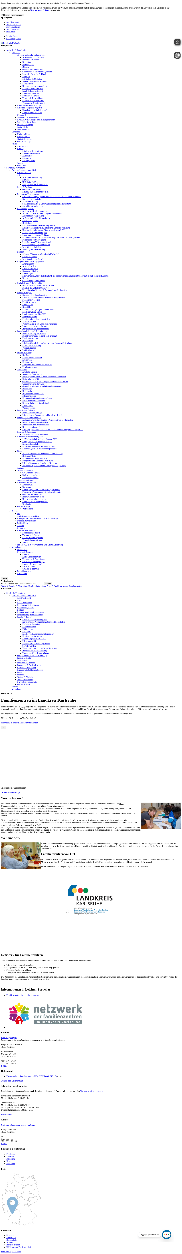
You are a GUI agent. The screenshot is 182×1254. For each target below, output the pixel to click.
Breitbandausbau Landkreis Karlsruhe (38, 285)
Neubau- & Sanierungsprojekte (35, 192)
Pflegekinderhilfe (29, 317)
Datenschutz (22, 549)
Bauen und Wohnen (30, 60)
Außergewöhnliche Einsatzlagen (36, 218)
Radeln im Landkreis (31, 475)
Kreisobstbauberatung (31, 345)
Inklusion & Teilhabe (26, 410)
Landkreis (16, 132)
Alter (19, 175)
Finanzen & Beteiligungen (33, 561)
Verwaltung (16, 547)
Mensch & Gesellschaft (32, 564)
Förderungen (27, 273)
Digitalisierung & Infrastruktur (30, 283)
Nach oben (16, 1252)
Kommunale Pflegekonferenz (34, 458)
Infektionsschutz (29, 396)
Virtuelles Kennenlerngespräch (35, 434)
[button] (12, 1081)
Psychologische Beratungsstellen (36, 319)
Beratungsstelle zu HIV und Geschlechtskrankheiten (44, 377)
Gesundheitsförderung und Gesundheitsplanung (42, 386)
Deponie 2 (21, 115)
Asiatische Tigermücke (32, 374)
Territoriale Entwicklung (32, 98)
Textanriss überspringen (11, 792)
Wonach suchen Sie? (10, 583)
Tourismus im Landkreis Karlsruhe (37, 365)
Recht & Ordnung (30, 566)
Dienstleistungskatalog (26, 521)
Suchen (48, 584)
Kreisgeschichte (23, 134)
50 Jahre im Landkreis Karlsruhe (31, 55)
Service (15, 511)
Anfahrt (9, 1242)
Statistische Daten (24, 139)
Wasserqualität (28, 408)
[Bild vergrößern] (93, 1014)
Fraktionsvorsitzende (31, 153)
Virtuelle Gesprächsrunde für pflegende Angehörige (44, 465)
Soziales (20, 468)
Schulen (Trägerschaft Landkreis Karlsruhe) (40, 254)
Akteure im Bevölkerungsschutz (35, 211)
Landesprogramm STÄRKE (34, 314)
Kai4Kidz (26, 307)
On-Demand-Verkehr (31, 473)
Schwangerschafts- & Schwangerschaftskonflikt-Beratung (46, 204)
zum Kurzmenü (12, 22)
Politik (14, 144)
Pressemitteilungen (25, 124)
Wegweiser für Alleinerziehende (35, 329)
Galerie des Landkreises (32, 69)
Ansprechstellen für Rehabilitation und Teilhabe (42, 453)
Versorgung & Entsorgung (33, 103)
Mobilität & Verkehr (30, 96)
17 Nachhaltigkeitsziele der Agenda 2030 (39, 439)
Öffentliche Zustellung (26, 122)
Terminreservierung (25, 480)
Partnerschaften (23, 136)
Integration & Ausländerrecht (29, 417)
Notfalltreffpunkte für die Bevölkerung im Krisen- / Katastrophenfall (51, 237)
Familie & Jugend (24, 292)
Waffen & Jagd (23, 506)
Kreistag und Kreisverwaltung (35, 86)
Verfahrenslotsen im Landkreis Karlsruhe (39, 324)
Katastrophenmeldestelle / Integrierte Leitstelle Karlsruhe (46, 228)
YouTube (10, 1156)
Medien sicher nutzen (31, 533)
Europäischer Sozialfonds (33, 199)
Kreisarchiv (27, 360)
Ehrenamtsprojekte (30, 268)
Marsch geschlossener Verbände (35, 235)
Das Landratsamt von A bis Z (24, 170)
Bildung (25, 67)
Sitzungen (26, 158)
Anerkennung (28, 264)
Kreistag (20, 148)
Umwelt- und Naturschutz (33, 100)
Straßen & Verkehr (25, 470)
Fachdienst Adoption (31, 300)
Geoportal (21, 528)
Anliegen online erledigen (28, 516)
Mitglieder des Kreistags (32, 151)
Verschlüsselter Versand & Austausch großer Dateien (44, 290)
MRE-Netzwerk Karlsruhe (33, 401)
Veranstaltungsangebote (32, 540)
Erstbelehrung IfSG (30, 379)
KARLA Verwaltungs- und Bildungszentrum (36, 120)
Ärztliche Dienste (29, 372)
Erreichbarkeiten (24, 571)
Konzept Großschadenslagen (34, 232)
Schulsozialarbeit (29, 256)
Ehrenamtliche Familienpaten (34, 295)
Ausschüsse (27, 156)
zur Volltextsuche (13, 24)
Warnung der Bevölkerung (33, 249)
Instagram (10, 1159)
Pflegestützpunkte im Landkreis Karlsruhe (40, 463)
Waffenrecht (27, 509)
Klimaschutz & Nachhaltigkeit (30, 437)
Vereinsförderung (29, 367)
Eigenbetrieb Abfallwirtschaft (34, 110)
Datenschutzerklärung (40, 10)
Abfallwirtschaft (24, 172)
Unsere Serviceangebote (32, 537)
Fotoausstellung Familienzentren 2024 (31, 1076)
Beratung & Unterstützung (28, 194)
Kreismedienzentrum (26, 530)
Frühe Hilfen (27, 304)
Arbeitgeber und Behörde (33, 57)
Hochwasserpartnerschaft (33, 497)
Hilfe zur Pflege (29, 456)
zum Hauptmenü (13, 27)
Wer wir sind (27, 542)
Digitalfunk (27, 223)
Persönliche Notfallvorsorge (34, 240)
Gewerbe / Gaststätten (31, 189)
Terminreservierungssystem (91, 1091)
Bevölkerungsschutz (25, 208)
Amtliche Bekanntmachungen (29, 105)
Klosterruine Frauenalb (32, 357)
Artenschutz (27, 485)
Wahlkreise (21, 165)
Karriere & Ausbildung (26, 432)
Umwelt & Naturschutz (27, 482)
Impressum (11, 1237)
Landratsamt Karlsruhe (32, 112)
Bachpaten (26, 487)
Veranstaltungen (24, 129)
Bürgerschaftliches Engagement (30, 261)
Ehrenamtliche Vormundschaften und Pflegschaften (43, 297)
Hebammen (27, 389)
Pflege (19, 451)
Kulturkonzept (28, 362)
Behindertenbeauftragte (32, 413)
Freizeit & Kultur (24, 353)
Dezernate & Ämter (25, 552)
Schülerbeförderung (30, 477)
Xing (8, 1161)
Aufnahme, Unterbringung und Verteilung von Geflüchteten (47, 420)
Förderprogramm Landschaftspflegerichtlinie (41, 489)
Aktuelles (16, 52)
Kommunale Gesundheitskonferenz (37, 398)
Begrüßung (27, 62)
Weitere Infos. (7, 1114)
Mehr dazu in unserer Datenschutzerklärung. (19, 723)
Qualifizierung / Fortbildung (34, 280)
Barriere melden (13, 1245)
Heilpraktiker (27, 391)
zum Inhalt (10, 32)
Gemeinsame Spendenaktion (29, 117)
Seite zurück (6, 1252)
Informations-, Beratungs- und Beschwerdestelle (42, 415)
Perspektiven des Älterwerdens (35, 184)
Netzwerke (27, 278)
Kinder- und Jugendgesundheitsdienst (38, 309)
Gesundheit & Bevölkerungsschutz (37, 72)
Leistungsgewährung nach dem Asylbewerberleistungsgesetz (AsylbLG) (52, 429)
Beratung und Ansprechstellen (35, 422)
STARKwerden (29, 321)
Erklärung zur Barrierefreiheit (18, 1247)
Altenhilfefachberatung (32, 177)
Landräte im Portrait (30, 93)
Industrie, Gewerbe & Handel (34, 74)
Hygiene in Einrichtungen (33, 393)
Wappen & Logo (24, 141)
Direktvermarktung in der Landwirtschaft (39, 336)
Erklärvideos (22, 523)
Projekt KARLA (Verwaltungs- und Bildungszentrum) (40, 545)
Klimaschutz (27, 84)
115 (18, 513)
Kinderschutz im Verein (32, 312)
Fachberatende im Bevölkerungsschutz (38, 225)
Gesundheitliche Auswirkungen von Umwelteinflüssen (45, 381)
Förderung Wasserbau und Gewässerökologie (41, 492)
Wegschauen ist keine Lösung (34, 326)
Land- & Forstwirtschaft (32, 91)
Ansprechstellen (29, 266)
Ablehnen (5, 15)
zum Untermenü (13, 29)
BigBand (26, 355)
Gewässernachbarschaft (32, 494)
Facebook (10, 1154)
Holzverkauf (27, 341)
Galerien (20, 525)
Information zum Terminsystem (35, 425)
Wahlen (20, 163)
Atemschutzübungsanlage (33, 216)
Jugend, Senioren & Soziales (34, 81)
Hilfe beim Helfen (30, 182)
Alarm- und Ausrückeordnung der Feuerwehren (42, 213)
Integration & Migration (32, 79)
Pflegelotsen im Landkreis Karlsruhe (37, 461)
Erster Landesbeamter (31, 557)
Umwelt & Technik (30, 569)
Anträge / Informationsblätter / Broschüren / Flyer (38, 518)
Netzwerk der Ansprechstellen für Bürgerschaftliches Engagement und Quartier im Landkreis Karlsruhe (65, 276)
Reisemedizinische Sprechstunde (36, 403)
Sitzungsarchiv (28, 160)
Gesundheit (22, 369)
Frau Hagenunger (9, 1037)
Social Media (22, 127)
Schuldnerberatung (30, 201)
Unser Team (22, 573)
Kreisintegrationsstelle (31, 427)
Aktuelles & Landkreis (15, 50)
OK (3, 728)
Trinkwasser (27, 405)
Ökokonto (26, 504)
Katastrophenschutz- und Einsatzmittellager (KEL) (43, 230)
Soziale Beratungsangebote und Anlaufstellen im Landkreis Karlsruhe (51, 196)
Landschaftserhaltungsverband (35, 501)
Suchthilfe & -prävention (32, 206)
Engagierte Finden (30, 271)
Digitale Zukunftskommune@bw (36, 288)
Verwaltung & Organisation (34, 559)
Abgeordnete (22, 146)
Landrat (25, 554)
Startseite (5, 586)
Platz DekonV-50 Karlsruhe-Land (36, 242)
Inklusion (26, 76)
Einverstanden (17, 15)
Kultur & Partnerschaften (32, 88)
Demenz (25, 180)
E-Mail (4, 1066)
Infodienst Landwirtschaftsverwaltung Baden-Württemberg (47, 343)
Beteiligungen (28, 64)
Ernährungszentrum (30, 338)
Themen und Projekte (31, 535)
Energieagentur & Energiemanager (37, 441)
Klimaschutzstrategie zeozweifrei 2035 (38, 446)
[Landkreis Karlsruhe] (10, 43)
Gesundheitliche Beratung (33, 384)
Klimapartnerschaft (30, 444)
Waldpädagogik (29, 350)
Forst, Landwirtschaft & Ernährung (32, 331)
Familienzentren (29, 302)
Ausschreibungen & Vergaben (29, 108)
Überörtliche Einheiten (31, 247)
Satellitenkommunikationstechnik (36, 244)
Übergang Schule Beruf (32, 259)
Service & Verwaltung (15, 168)
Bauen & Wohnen (24, 187)
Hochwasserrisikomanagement (35, 499)
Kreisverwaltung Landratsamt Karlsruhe (18, 1125)
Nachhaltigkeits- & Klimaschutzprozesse (39, 449)
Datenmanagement (30, 220)
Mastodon (10, 1163)
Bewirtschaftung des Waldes (34, 333)
